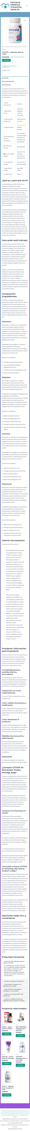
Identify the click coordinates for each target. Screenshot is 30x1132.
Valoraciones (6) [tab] (6, 85)
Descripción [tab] (5, 78)
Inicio (3, 46)
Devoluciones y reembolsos (18, 1115)
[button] (25, 20)
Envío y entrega (6, 1115)
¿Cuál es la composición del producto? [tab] (13, 995)
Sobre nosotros (25, 1113)
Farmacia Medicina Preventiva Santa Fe (16, 6)
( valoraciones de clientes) (16, 57)
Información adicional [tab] (8, 81)
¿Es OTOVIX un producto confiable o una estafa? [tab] (12, 990)
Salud (7, 46)
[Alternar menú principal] (26, 6)
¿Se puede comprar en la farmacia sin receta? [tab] (12, 985)
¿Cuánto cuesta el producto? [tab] (14, 981)
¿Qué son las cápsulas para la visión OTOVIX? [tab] (13, 962)
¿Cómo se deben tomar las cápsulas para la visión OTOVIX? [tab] (14, 999)
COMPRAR (6, 60)
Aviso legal (11, 1113)
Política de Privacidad (6, 1111)
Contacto (17, 1113)
